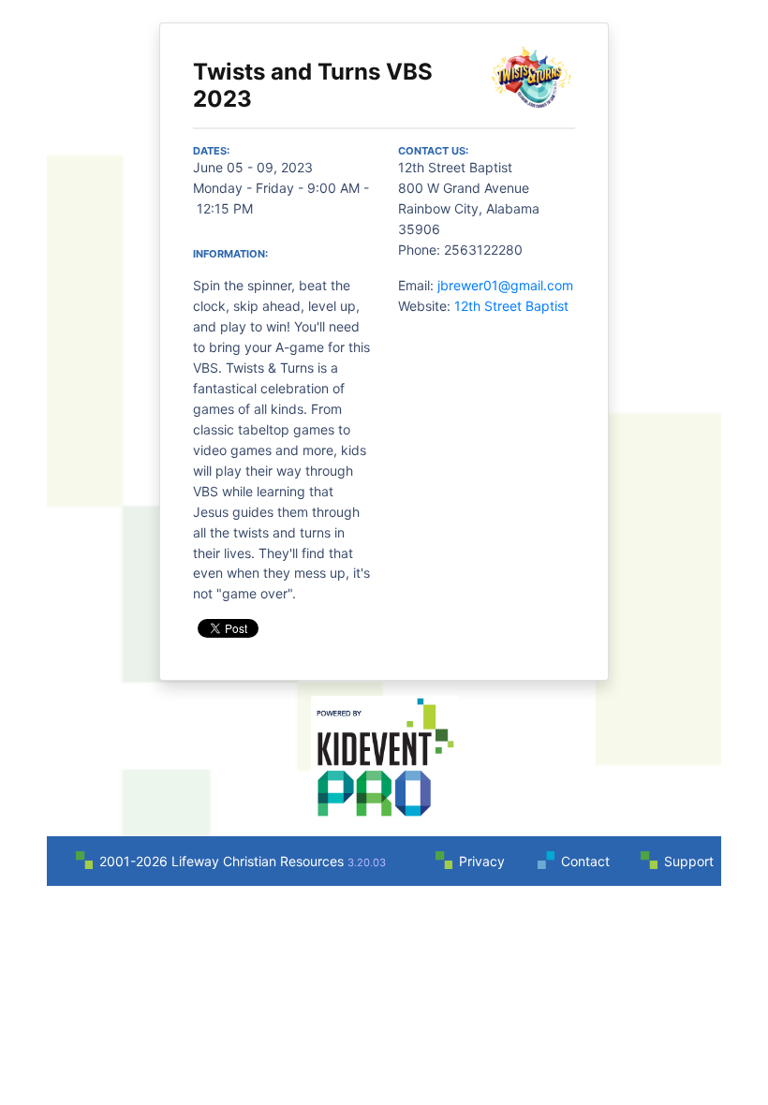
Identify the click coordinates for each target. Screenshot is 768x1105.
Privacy (482, 861)
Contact (585, 861)
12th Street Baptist (511, 306)
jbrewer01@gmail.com (505, 285)
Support (689, 861)
